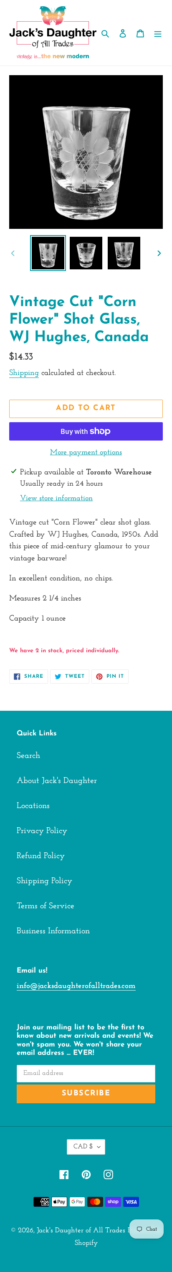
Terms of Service (45, 906)
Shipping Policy (44, 881)
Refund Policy (41, 856)
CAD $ (83, 1146)
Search (28, 756)
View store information (56, 498)
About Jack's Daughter (57, 781)
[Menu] (158, 33)
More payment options (86, 452)
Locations (33, 806)
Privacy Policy (42, 831)
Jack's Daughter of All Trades (81, 1230)
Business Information (53, 931)
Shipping (24, 373)
